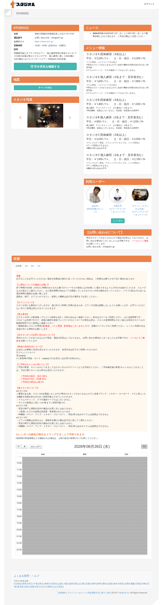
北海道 (18, 583)
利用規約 (62, 593)
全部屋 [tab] (18, 266)
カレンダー (36, 446)
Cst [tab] (38, 266)
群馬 (24, 583)
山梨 (60, 583)
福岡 (71, 583)
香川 (38, 586)
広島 (82, 583)
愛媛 (132, 583)
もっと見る (118, 221)
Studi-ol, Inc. (124, 593)
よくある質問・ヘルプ (26, 575)
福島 (33, 586)
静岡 (99, 583)
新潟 (54, 583)
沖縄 (144, 583)
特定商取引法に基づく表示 (99, 593)
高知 (60, 586)
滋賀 (110, 583)
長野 (93, 583)
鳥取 (121, 583)
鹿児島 (20, 586)
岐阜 (116, 583)
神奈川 (48, 583)
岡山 (77, 583)
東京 (41, 583)
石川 (44, 586)
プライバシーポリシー (76, 593)
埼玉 (30, 583)
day (144, 446)
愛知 (105, 583)
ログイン (148, 4)
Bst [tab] (32, 266)
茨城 (138, 583)
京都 (88, 583)
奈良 (27, 586)
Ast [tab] (26, 266)
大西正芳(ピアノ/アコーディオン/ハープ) (118, 209)
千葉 (36, 583)
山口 (55, 586)
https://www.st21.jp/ (44, 41)
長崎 (49, 586)
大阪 (66, 583)
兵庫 (127, 583)
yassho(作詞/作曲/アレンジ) (95, 209)
